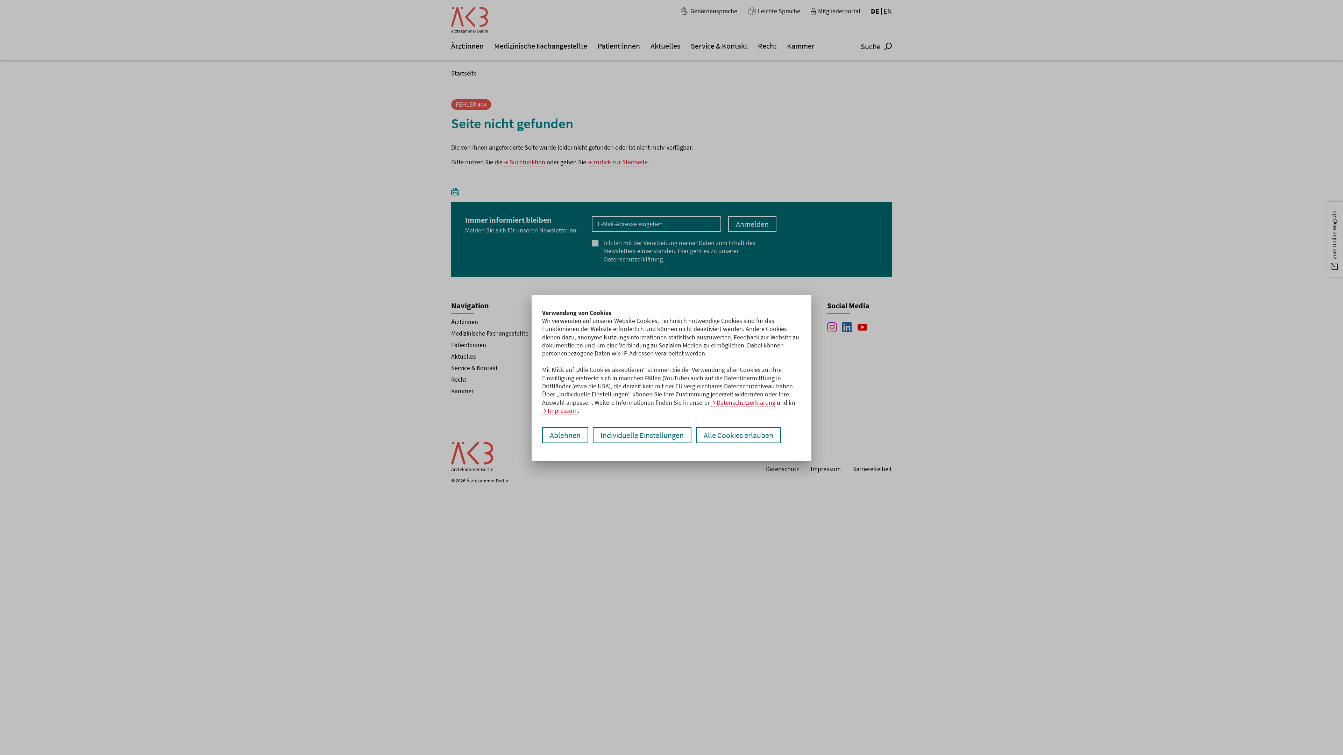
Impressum (563, 411)
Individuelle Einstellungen (642, 435)
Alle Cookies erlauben (738, 435)
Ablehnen (565, 435)
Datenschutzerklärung (746, 402)
